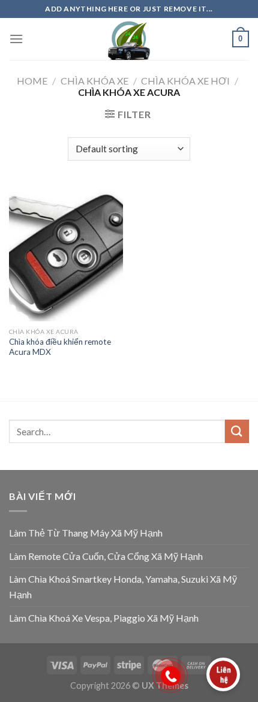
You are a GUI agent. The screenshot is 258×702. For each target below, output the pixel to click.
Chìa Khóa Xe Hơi (185, 80)
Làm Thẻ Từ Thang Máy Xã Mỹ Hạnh (86, 532)
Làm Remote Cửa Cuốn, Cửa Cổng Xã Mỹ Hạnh (106, 556)
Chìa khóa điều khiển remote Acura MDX (60, 347)
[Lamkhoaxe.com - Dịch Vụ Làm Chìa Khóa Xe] (129, 39)
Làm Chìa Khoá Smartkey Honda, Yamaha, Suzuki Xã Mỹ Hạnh (123, 586)
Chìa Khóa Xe (94, 80)
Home (32, 80)
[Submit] (237, 431)
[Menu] (16, 38)
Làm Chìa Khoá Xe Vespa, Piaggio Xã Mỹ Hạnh (104, 617)
